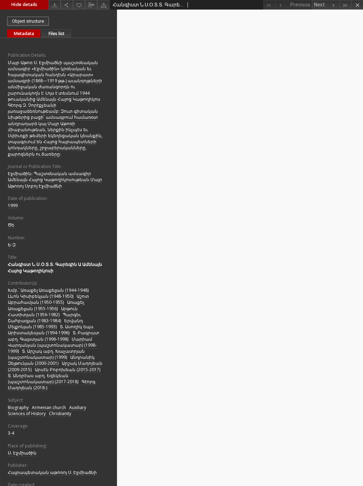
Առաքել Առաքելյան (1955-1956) (46, 305)
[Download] (55, 5)
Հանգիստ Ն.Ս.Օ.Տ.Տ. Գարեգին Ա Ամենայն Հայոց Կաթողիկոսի (55, 267)
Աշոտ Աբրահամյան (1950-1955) (48, 299)
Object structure (28, 21)
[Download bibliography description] (91, 5)
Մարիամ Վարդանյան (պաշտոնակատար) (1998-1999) (52, 345)
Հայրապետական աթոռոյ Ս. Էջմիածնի (52, 472)
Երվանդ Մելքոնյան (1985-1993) (45, 324)
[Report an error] (103, 5)
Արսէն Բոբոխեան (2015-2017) (67, 370)
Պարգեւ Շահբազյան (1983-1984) (44, 318)
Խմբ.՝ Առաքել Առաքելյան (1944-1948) (48, 290)
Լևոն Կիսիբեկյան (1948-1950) (40, 296)
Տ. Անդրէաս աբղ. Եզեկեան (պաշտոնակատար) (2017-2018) (43, 379)
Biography (18, 407)
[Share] (67, 5)
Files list (56, 33)
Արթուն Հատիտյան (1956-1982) (43, 312)
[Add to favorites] (79, 5)
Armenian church (49, 407)
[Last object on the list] (345, 5)
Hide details (24, 4)
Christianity (60, 413)
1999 (13, 205)
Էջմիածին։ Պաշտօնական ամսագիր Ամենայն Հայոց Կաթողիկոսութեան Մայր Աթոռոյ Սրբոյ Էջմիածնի (55, 180)
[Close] (357, 5)
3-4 (11, 433)
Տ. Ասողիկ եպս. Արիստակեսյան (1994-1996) (51, 330)
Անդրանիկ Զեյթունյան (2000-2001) (51, 360)
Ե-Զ (12, 245)
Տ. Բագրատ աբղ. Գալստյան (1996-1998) (53, 336)
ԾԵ (11, 225)
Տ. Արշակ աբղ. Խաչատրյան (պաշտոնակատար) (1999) (46, 354)
